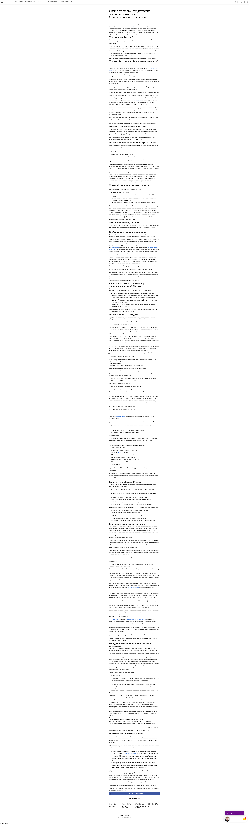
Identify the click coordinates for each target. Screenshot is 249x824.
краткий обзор (138, 454)
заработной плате (114, 247)
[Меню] (2, 2)
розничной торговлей (114, 267)
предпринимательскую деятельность (136, 619)
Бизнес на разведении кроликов (112, 805)
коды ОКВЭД (121, 452)
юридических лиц (135, 50)
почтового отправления (126, 708)
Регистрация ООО (68, 2)
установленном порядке (130, 753)
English (6, 823)
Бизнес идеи (18, 2)
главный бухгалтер (137, 727)
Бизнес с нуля (30, 2)
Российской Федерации (133, 587)
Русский (2, 823)
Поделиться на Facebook (135, 793)
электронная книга (120, 416)
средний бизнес (138, 100)
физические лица (113, 619)
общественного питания (141, 267)
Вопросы (42, 2)
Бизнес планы (53, 2)
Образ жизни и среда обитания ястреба (153, 805)
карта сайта (124, 815)
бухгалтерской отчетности (133, 27)
